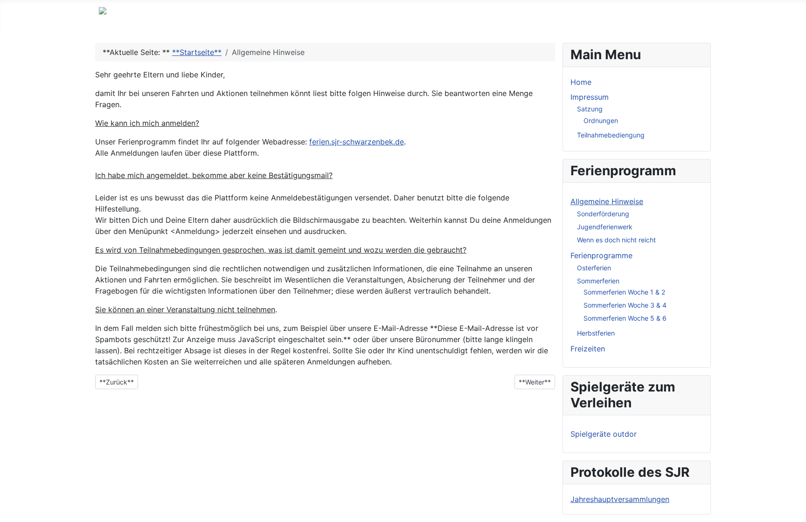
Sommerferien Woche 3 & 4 (625, 305)
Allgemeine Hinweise (606, 201)
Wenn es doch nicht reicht (616, 240)
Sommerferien (598, 281)
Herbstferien (596, 333)
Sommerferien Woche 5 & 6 (625, 318)
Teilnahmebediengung (611, 135)
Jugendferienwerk (604, 227)
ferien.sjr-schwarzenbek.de (356, 141)
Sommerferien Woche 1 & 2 (624, 292)
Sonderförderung (603, 214)
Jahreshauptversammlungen (619, 499)
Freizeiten (587, 348)
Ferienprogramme (601, 255)
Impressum (589, 97)
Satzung (590, 109)
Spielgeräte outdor (603, 434)
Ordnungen (601, 120)
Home (580, 82)
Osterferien (594, 268)
